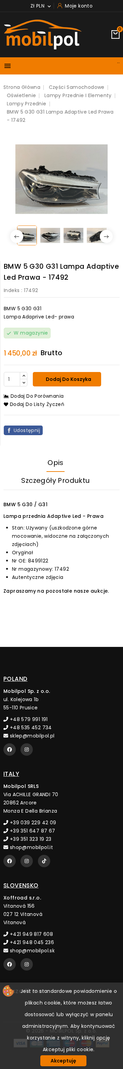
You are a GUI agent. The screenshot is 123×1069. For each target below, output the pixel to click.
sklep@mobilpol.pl (31, 735)
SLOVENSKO (21, 885)
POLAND (15, 679)
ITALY (11, 774)
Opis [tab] (55, 462)
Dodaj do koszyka (68, 379)
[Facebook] (9, 749)
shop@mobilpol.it (30, 847)
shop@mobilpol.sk (31, 950)
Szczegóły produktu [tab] (55, 480)
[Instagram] (26, 749)
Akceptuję (63, 1060)
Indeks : (13, 290)
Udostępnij (27, 430)
